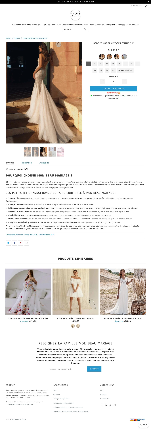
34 (94, 64)
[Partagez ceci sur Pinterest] (20, 243)
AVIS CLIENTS (44, 163)
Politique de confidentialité (63, 403)
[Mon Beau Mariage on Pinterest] (106, 405)
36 (101, 64)
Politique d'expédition (61, 399)
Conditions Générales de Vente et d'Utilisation (70, 411)
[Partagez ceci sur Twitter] (8, 243)
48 (137, 64)
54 (107, 70)
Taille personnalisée (125, 70)
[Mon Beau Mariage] (75, 15)
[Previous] (10, 92)
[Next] (78, 92)
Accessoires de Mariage (128, 25)
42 (119, 64)
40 (113, 64)
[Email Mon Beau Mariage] (114, 405)
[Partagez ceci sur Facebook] (14, 243)
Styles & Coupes (51, 25)
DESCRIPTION (27, 163)
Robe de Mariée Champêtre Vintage (123, 292)
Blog (55, 390)
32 (88, 64)
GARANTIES (10, 163)
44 (125, 64)
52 (101, 70)
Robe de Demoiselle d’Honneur (103, 25)
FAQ (101, 390)
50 (95, 70)
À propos (56, 394)
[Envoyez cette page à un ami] (26, 243)
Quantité (113, 76)
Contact (103, 394)
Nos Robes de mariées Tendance (26, 25)
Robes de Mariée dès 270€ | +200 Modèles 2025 (35, 235)
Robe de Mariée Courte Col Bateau (75, 292)
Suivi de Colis (105, 399)
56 (113, 70)
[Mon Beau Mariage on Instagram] (110, 405)
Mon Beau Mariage (19, 419)
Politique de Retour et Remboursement (68, 407)
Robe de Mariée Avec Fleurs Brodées (28, 292)
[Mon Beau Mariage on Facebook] (102, 405)
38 (107, 64)
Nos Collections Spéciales (74, 25)
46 (131, 64)
